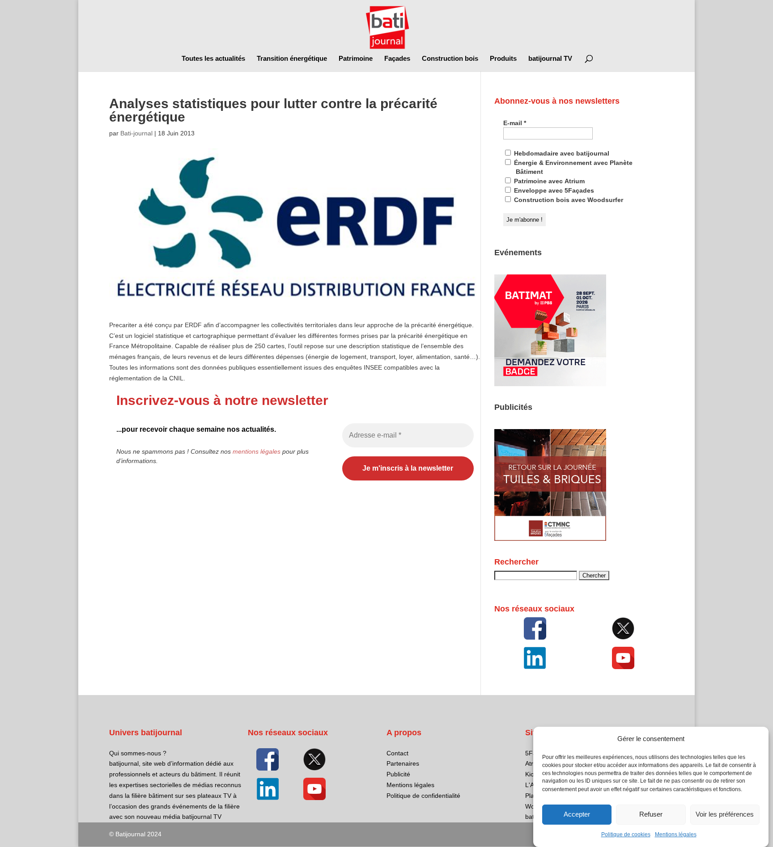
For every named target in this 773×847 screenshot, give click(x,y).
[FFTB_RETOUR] (550, 538)
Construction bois (450, 58)
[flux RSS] (535, 628)
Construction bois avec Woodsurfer (567, 199)
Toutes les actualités (213, 58)
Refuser (651, 814)
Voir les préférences (725, 814)
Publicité (398, 774)
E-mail (514, 122)
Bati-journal (136, 133)
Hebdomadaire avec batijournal (560, 153)
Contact (397, 753)
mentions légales (256, 451)
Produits (503, 58)
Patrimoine (356, 58)
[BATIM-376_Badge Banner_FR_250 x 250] (550, 384)
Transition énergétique (292, 58)
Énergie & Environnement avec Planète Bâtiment (572, 167)
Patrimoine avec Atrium (548, 181)
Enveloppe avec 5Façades (553, 190)
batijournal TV (550, 58)
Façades (397, 58)
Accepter (577, 814)
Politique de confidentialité (423, 795)
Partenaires (402, 763)
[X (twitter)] (623, 628)
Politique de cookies (625, 834)
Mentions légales (676, 834)
